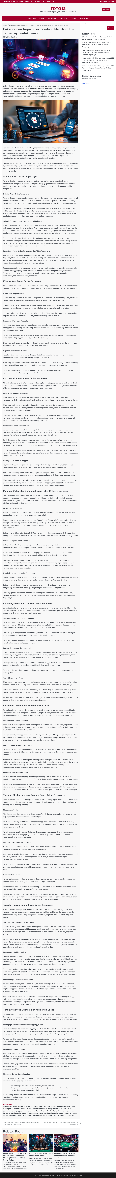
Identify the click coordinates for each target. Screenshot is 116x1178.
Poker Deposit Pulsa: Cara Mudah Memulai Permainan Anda (65, 1155)
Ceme (43, 1)
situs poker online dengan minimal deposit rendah (31, 1113)
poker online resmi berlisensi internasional (35, 1111)
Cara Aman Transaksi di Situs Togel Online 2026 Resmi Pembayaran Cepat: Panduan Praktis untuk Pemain (98, 68)
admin (15, 37)
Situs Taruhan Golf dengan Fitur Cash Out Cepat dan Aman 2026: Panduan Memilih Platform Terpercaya (96, 52)
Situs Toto (85, 83)
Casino (21, 1)
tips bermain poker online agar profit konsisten (59, 1115)
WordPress (78, 1175)
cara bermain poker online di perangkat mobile (26, 1106)
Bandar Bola (14, 1)
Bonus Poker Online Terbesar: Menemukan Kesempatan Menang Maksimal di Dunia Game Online (15, 1156)
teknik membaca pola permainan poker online (25, 1115)
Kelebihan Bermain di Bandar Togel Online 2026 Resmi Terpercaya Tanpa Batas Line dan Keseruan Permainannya (98, 60)
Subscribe (106, 9)
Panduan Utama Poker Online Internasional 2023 (41, 1154)
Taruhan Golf (50, 1)
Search (84, 24)
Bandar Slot (28, 1)
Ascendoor (64, 1175)
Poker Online (36, 1)
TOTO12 (58, 8)
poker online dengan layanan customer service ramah (31, 1109)
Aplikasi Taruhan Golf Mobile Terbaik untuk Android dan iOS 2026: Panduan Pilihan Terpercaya (96, 45)
